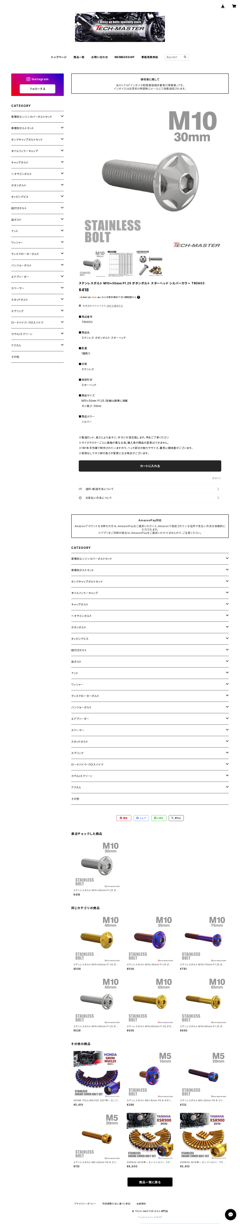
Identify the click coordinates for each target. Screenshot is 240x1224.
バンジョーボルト (81, 707)
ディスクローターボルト (85, 695)
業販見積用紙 (149, 57)
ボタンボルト (78, 627)
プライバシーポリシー (85, 1203)
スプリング (77, 753)
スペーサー (78, 730)
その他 (75, 798)
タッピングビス (80, 638)
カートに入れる (150, 466)
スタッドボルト (79, 741)
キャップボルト (79, 604)
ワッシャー (77, 684)
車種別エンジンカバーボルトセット (91, 558)
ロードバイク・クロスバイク (87, 764)
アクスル (76, 787)
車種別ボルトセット (82, 570)
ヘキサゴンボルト (81, 615)
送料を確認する (115, 305)
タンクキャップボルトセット (87, 581)
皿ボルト (76, 661)
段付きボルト (79, 650)
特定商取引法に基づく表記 (116, 1203)
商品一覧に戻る (150, 1182)
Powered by (146, 1217)
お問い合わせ (99, 57)
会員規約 (141, 1203)
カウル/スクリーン (81, 776)
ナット (74, 673)
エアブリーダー (80, 718)
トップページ (59, 57)
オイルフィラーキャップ (84, 593)
